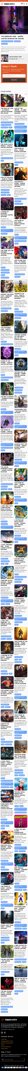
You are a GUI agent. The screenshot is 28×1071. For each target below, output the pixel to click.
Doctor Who (4, 902)
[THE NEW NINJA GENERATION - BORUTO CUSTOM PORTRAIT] (20, 784)
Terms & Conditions (6, 1046)
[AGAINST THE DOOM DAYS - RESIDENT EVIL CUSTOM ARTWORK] (7, 286)
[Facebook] (5, 1032)
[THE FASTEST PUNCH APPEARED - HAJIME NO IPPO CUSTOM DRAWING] (7, 682)
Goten (2, 828)
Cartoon (17, 883)
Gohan (2, 826)
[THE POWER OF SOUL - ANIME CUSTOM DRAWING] (20, 140)
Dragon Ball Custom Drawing (19, 500)
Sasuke (3, 450)
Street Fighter (18, 392)
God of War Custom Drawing (19, 352)
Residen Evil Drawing (6, 308)
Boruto (16, 806)
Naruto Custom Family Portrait (6, 784)
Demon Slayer (18, 459)
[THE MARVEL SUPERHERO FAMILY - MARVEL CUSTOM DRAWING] (7, 459)
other (16, 165)
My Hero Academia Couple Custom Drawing (20, 127)
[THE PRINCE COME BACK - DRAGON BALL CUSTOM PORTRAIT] (20, 898)
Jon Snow (3, 195)
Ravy (7, 563)
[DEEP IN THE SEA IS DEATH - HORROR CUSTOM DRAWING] (20, 970)
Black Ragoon (4, 558)
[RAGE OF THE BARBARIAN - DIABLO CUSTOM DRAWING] (7, 715)
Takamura (8, 707)
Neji (2, 160)
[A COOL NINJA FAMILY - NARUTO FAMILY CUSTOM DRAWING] (7, 753)
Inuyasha (3, 227)
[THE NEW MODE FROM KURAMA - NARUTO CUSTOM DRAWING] (20, 550)
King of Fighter (18, 390)
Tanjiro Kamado (4, 869)
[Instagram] (2, 1032)
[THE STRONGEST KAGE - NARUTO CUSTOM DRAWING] (7, 319)
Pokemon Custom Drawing (5, 412)
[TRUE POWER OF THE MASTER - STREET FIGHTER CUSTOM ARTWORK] (20, 633)
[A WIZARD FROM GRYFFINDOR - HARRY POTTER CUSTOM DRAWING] (20, 670)
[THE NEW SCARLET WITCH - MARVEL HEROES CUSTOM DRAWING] (7, 983)
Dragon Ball (17, 497)
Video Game (8, 744)
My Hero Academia (19, 124)
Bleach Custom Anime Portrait (20, 237)
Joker (10, 127)
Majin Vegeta (18, 738)
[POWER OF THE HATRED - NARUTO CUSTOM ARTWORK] (7, 353)
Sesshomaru (4, 233)
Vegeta (24, 928)
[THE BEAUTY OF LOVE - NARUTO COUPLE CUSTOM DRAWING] (20, 285)
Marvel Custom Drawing (7, 41)
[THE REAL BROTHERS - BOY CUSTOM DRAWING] (7, 951)
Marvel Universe (18, 204)
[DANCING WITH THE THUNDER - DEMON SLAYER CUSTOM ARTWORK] (20, 436)
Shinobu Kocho (18, 622)
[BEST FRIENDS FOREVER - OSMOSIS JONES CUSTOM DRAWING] (20, 860)
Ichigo (16, 243)
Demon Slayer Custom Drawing (20, 462)
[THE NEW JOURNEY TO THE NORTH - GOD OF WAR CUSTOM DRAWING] (20, 326)
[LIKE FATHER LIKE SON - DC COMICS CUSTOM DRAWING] (20, 252)
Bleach (16, 234)
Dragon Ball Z (4, 673)
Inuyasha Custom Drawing (5, 230)
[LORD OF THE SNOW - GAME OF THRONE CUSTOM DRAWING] (7, 169)
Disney (2, 275)
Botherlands (18, 845)
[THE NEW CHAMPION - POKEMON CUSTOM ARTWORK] (7, 388)
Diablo (2, 739)
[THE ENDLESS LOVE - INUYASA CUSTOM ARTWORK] (20, 401)
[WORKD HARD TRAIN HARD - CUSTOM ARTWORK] (7, 917)
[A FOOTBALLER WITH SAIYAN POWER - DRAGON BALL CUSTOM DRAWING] (20, 512)
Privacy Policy (4, 1048)
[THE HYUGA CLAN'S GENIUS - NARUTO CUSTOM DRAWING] (7, 136)
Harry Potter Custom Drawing (19, 697)
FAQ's (2, 1044)
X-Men (10, 489)
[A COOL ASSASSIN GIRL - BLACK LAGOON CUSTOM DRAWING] (7, 536)
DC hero (3, 639)
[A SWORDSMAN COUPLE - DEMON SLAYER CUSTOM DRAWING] (20, 590)
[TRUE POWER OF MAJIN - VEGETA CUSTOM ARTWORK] (20, 707)
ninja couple (18, 318)
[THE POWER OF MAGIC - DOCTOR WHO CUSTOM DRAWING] (7, 878)
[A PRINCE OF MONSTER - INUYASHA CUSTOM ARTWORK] (7, 203)
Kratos (16, 355)
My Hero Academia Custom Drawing (19, 131)
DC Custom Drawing (6, 125)
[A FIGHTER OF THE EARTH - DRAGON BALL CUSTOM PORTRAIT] (7, 647)
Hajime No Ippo (5, 704)
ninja (11, 787)
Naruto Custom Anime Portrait (6, 444)
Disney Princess (4, 277)
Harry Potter (18, 694)
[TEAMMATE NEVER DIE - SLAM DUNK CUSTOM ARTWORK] (20, 746)
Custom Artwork (5, 270)
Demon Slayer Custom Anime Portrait (6, 864)
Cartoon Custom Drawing (19, 886)
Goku (16, 503)
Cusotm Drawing (19, 387)
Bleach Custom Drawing (20, 241)
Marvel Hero (17, 41)
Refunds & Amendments (7, 1043)
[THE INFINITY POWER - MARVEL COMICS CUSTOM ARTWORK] (20, 173)
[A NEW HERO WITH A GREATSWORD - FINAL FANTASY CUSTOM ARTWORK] (7, 498)
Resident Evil (4, 311)
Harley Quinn (4, 127)
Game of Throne (5, 192)
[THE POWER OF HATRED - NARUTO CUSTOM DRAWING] (7, 422)
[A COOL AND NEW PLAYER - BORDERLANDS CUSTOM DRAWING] (20, 821)
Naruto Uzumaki (18, 579)
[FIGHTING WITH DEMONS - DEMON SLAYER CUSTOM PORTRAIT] (7, 837)
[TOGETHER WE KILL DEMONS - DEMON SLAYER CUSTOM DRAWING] (7, 572)
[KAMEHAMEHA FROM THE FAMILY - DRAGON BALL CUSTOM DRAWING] (7, 796)
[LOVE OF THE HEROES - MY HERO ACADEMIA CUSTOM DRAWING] (20, 100)
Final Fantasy (4, 524)
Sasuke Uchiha (4, 380)
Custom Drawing (19, 162)
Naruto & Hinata (18, 311)
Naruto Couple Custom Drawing (20, 315)
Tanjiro (2, 604)
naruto (16, 309)
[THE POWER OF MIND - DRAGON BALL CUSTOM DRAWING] (20, 474)
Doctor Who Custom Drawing (6, 905)
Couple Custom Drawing (7, 122)
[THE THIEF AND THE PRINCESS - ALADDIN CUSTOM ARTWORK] (7, 242)
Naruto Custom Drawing (6, 158)
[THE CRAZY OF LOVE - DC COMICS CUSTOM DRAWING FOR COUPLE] (7, 100)
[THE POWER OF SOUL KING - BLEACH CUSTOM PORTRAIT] (20, 212)
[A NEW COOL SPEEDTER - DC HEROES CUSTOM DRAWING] (7, 612)
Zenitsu (16, 466)
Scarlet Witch (4, 1012)
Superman (17, 277)
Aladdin (3, 267)
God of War (17, 349)
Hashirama (3, 341)
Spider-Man (4, 43)
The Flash (9, 639)
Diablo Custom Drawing (6, 742)
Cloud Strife (4, 521)
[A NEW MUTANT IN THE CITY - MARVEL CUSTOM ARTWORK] (20, 937)
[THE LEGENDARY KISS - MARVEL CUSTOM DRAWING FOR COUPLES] (14, 20)
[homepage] (8, 4)
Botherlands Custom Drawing (19, 848)
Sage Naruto (18, 582)
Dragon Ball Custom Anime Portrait (19, 925)
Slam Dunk (21, 775)
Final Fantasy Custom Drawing (6, 527)
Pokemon (3, 409)
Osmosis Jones (18, 890)
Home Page (4, 1039)
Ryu (20, 659)
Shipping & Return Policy (7, 1041)
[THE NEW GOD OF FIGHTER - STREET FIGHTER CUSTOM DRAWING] (20, 364)
